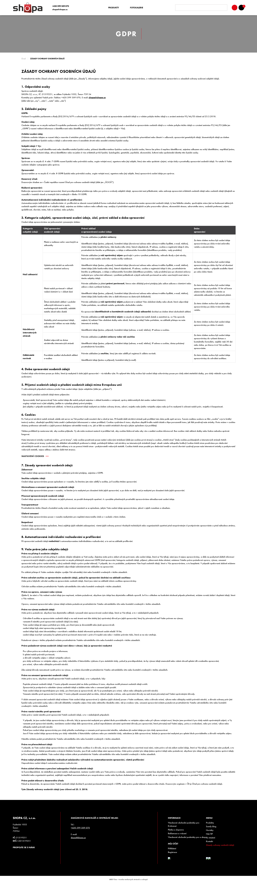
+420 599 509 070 (60, 6)
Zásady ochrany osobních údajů (220, 845)
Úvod (23, 58)
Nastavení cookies (33, 456)
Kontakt (209, 841)
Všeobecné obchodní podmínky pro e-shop (187, 837)
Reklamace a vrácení (177, 833)
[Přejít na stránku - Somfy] (207, 858)
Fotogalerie (136, 7)
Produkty (113, 7)
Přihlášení (172, 848)
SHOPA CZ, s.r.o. (29, 7)
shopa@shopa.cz (60, 9)
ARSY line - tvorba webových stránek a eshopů (128, 879)
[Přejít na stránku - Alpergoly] (209, 858)
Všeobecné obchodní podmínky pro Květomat (183, 824)
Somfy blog (211, 826)
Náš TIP (209, 833)
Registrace (172, 852)
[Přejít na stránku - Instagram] (15, 853)
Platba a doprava (176, 829)
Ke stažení (210, 837)
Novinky (209, 830)
